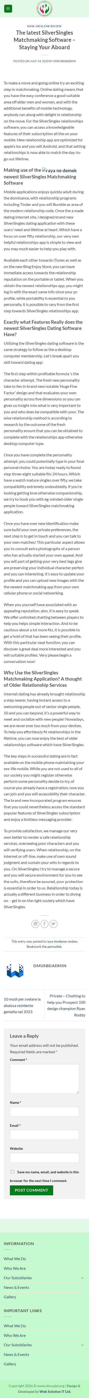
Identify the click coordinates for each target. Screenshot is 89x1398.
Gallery (10, 1296)
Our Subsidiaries (18, 1277)
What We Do (15, 1258)
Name (15, 1102)
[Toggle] (82, 1278)
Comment (18, 1059)
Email (15, 1125)
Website (16, 1148)
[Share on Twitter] (53, 924)
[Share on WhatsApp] (35, 924)
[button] (8, 9)
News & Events (16, 1287)
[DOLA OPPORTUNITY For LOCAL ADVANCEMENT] (44, 8)
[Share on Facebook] (45, 924)
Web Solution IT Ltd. (55, 1391)
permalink (54, 947)
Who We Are (15, 1268)
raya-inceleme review (44, 26)
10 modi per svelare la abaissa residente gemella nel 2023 (22, 1005)
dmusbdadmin (65, 61)
